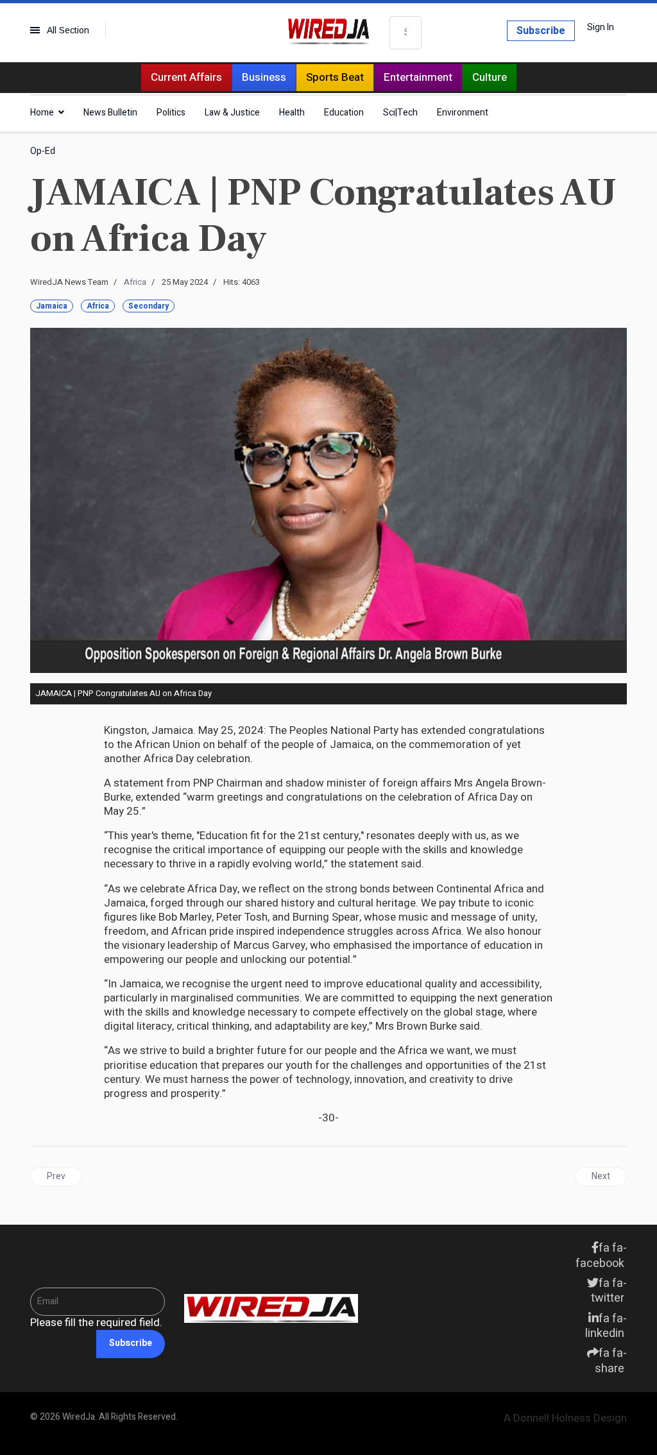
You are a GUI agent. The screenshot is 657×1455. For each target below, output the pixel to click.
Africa (135, 282)
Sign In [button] (600, 27)
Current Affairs (186, 77)
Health (292, 112)
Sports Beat (335, 77)
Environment (462, 112)
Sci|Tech (400, 112)
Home (42, 112)
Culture (489, 77)
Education (344, 112)
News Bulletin (110, 112)
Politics (171, 112)
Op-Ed (42, 151)
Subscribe (540, 30)
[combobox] (405, 32)
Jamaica (51, 306)
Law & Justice (232, 112)
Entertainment (418, 77)
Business (264, 77)
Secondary (148, 306)
